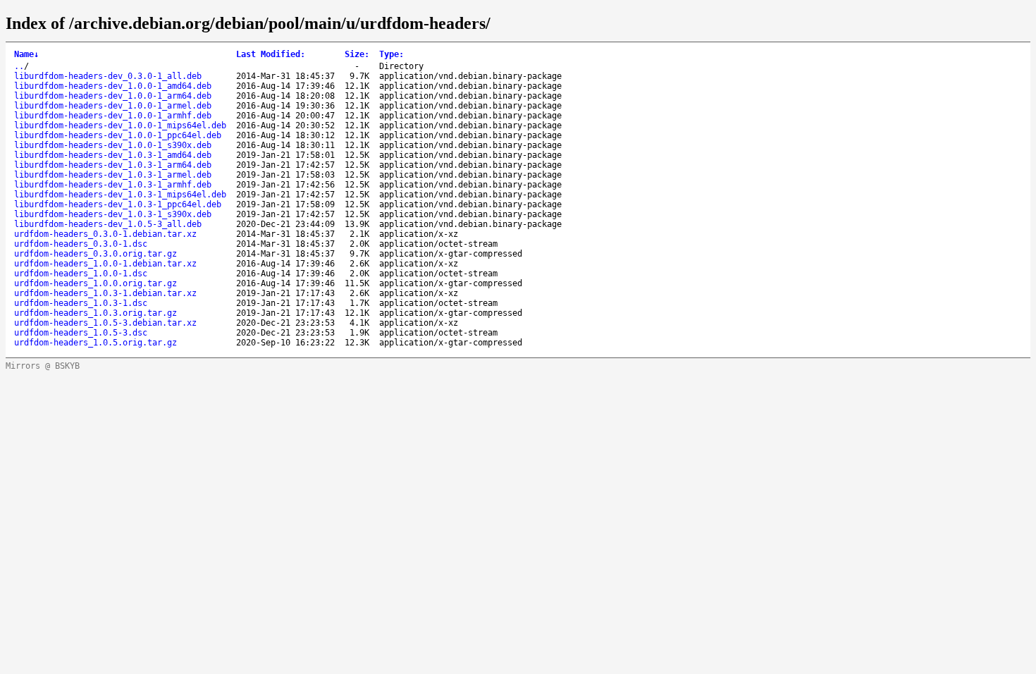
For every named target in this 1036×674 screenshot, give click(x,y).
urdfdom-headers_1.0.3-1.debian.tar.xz (105, 293)
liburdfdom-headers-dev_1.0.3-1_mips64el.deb (120, 195)
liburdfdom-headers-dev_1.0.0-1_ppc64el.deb (117, 135)
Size (357, 54)
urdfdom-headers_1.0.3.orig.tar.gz (95, 313)
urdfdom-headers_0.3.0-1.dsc (80, 244)
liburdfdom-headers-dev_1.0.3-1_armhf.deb (112, 185)
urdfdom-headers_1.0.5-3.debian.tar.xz (105, 323)
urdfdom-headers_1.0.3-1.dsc (80, 303)
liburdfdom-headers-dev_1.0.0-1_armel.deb (112, 106)
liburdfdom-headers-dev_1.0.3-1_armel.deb (112, 175)
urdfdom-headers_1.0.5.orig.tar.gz (95, 343)
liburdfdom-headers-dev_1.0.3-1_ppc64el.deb (117, 204)
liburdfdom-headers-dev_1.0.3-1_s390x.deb (112, 214)
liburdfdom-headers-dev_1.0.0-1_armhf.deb (112, 116)
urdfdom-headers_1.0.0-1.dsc (80, 273)
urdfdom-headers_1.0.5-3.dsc (80, 333)
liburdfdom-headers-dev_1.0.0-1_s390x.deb (112, 145)
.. (19, 66)
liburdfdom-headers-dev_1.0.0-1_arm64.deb (112, 96)
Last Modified (270, 54)
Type (391, 54)
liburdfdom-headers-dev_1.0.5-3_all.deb (108, 224)
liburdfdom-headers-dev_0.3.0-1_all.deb (108, 76)
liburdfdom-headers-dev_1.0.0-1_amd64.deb (112, 86)
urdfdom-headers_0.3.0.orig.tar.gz (95, 254)
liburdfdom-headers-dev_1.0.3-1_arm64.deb (112, 165)
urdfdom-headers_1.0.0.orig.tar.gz (95, 283)
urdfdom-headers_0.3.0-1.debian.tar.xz (105, 234)
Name (26, 54)
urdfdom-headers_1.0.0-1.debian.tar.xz (105, 264)
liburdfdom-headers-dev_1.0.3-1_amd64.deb (112, 155)
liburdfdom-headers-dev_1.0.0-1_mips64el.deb (120, 125)
